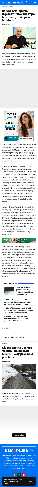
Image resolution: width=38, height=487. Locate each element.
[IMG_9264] (19, 240)
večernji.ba (5, 328)
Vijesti (11, 7)
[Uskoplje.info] (15, 2)
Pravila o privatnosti (9, 481)
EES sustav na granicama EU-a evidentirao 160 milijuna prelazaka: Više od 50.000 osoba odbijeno (17, 302)
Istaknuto (5, 7)
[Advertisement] (19, 88)
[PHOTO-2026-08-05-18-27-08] (19, 125)
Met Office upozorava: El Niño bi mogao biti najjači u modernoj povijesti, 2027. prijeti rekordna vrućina (19, 310)
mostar (22, 337)
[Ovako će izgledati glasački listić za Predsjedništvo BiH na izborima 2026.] (9, 291)
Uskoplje (4, 343)
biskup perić (14, 337)
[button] (30, 481)
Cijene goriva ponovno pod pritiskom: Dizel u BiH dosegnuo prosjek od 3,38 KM (16, 318)
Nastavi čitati (19, 435)
